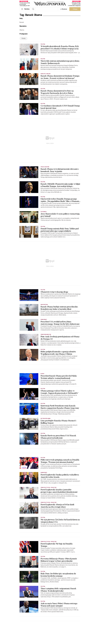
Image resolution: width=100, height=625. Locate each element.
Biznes (42, 373)
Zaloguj (75, 9)
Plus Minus (44, 211)
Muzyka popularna (45, 418)
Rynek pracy (44, 319)
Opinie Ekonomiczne (46, 334)
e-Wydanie (64, 9)
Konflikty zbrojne (45, 73)
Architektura (44, 304)
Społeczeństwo (45, 166)
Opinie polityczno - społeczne (48, 487)
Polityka (43, 44)
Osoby (23, 38)
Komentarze (44, 472)
